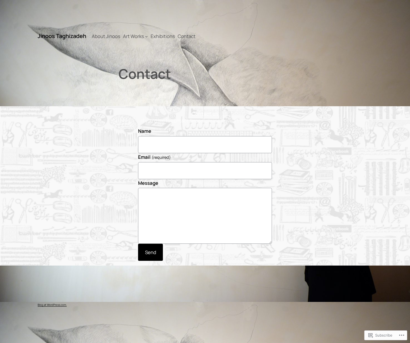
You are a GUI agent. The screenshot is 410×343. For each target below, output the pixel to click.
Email (154, 157)
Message (148, 183)
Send (150, 252)
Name (144, 131)
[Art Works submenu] (146, 36)
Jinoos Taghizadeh (62, 36)
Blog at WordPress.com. (52, 305)
